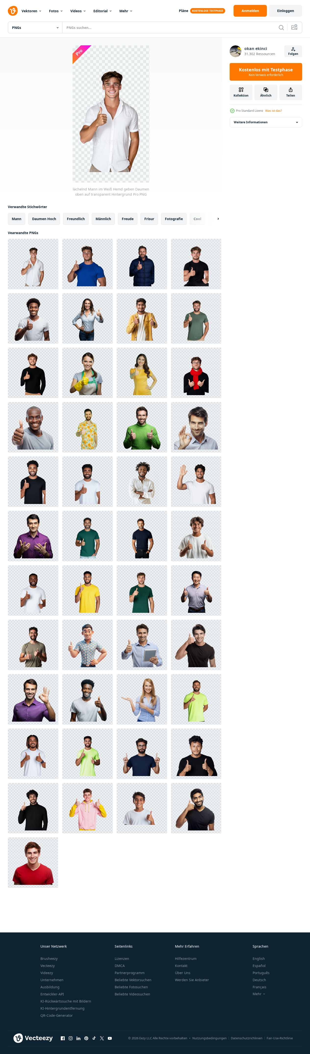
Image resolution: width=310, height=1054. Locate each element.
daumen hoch (44, 218)
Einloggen (285, 10)
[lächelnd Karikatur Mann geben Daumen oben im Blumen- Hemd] (87, 645)
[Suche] (281, 27)
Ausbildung (50, 987)
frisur (149, 218)
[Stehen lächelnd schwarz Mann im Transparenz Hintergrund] (142, 481)
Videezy (46, 972)
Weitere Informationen (251, 122)
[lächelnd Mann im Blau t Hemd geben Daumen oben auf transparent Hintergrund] (87, 264)
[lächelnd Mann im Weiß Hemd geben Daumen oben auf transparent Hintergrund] (33, 264)
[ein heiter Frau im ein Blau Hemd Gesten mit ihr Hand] (142, 699)
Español (259, 965)
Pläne (183, 10)
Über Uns (182, 972)
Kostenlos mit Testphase (266, 72)
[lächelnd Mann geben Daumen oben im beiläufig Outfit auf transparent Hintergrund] (142, 318)
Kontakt (181, 965)
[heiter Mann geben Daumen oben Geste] (33, 427)
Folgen (293, 54)
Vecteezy (47, 965)
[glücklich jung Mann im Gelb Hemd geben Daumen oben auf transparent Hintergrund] (87, 590)
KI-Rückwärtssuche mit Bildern (65, 1001)
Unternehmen (51, 980)
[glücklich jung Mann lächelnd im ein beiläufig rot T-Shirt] (33, 862)
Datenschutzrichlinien (246, 1038)
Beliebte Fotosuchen (131, 987)
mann (16, 218)
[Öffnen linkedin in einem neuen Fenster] (78, 1038)
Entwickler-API (52, 994)
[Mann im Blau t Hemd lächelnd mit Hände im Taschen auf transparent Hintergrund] (142, 536)
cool (197, 218)
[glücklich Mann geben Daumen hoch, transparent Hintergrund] (196, 590)
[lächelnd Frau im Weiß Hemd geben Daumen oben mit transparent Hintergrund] (87, 318)
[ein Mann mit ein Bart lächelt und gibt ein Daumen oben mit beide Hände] (33, 645)
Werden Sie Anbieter (192, 980)
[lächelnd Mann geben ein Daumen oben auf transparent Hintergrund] (33, 318)
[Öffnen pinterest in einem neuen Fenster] (86, 1038)
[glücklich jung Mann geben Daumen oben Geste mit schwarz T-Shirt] (196, 645)
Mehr (123, 11)
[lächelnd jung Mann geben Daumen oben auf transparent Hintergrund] (87, 699)
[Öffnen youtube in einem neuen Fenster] (110, 1038)
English (259, 958)
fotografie (174, 218)
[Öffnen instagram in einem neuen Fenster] (71, 1038)
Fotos (54, 11)
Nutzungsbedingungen (209, 1038)
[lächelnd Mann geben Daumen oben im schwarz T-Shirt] (196, 808)
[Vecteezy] (13, 11)
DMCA (120, 965)
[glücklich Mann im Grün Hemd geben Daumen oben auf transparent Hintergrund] (196, 318)
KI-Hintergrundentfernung (62, 1008)
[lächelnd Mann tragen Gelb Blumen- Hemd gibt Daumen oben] (87, 427)
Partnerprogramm (130, 972)
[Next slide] (214, 219)
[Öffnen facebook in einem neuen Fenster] (63, 1038)
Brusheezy (49, 958)
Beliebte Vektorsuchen (133, 980)
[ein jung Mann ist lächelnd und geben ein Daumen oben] (196, 536)
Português (261, 972)
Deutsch (259, 980)
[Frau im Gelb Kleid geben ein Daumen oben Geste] (142, 373)
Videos (76, 11)
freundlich (76, 218)
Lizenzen (122, 958)
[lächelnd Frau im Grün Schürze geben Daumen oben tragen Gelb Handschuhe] (87, 373)
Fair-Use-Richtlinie (280, 1038)
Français (259, 987)
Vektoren (29, 11)
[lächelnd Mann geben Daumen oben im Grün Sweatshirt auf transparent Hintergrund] (142, 427)
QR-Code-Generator (56, 1015)
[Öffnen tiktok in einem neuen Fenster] (94, 1038)
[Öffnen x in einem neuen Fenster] (102, 1038)
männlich (103, 218)
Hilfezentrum (186, 958)
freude (128, 218)
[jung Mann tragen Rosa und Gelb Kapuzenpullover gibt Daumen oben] (87, 808)
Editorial (100, 11)
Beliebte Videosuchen (132, 994)
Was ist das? (273, 111)
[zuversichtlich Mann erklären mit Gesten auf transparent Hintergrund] (33, 536)
